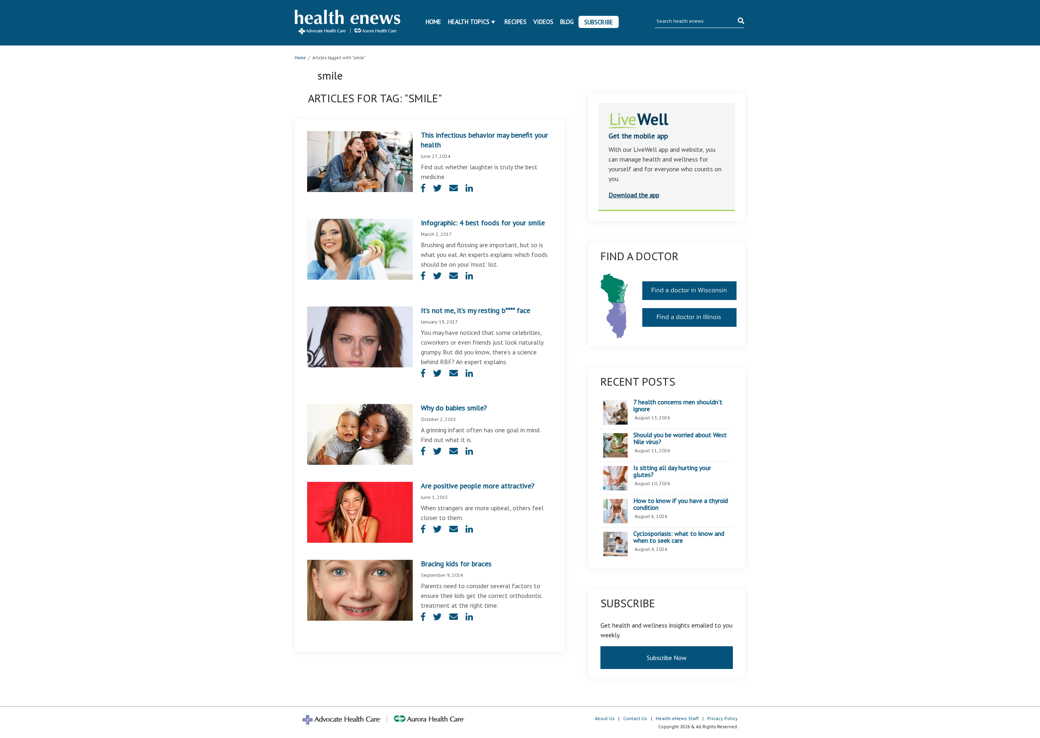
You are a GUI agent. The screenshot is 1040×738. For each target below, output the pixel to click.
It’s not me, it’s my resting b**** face (475, 310)
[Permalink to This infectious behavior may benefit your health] (360, 161)
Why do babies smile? (454, 407)
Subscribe (598, 22)
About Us (605, 718)
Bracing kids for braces (456, 563)
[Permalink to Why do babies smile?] (360, 433)
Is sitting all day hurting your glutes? (672, 471)
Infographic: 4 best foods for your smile (483, 222)
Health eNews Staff (677, 718)
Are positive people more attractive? (478, 485)
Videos (543, 22)
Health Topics (469, 22)
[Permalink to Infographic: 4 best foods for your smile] (360, 248)
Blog (567, 22)
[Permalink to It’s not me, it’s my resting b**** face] (360, 336)
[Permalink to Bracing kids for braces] (360, 589)
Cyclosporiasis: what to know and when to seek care (678, 537)
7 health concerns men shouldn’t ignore (677, 406)
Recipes (515, 22)
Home (433, 22)
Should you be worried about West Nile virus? (680, 439)
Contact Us (635, 718)
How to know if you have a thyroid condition (680, 504)
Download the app (634, 195)
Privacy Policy (722, 718)
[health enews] (348, 23)
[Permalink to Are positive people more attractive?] (360, 511)
